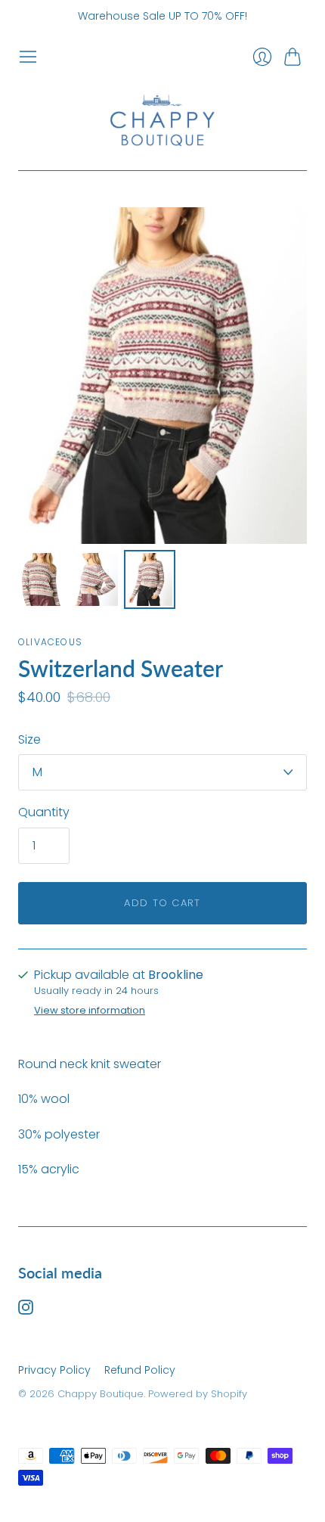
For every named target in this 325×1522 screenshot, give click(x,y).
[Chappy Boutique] (162, 119)
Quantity (44, 812)
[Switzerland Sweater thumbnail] (40, 579)
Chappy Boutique (100, 1394)
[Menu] (28, 57)
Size (29, 739)
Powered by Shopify (197, 1394)
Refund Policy (139, 1370)
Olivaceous (50, 641)
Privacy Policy (54, 1370)
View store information (89, 1011)
